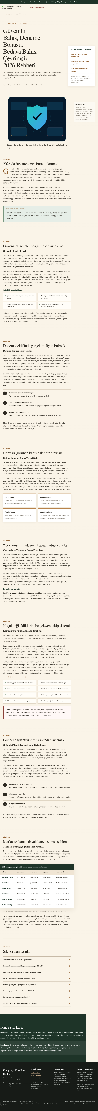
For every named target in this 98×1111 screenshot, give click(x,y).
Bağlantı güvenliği (36, 1075)
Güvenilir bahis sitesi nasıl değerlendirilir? (18, 959)
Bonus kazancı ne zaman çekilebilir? (16, 997)
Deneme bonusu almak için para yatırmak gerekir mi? (23, 966)
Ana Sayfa (6, 14)
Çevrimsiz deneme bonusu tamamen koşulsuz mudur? (22, 972)
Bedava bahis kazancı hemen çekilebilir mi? (19, 978)
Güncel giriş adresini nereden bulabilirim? (18, 991)
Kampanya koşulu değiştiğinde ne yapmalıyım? (20, 984)
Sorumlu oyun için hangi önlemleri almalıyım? (20, 1003)
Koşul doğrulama (35, 1073)
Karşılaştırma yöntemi (37, 1078)
